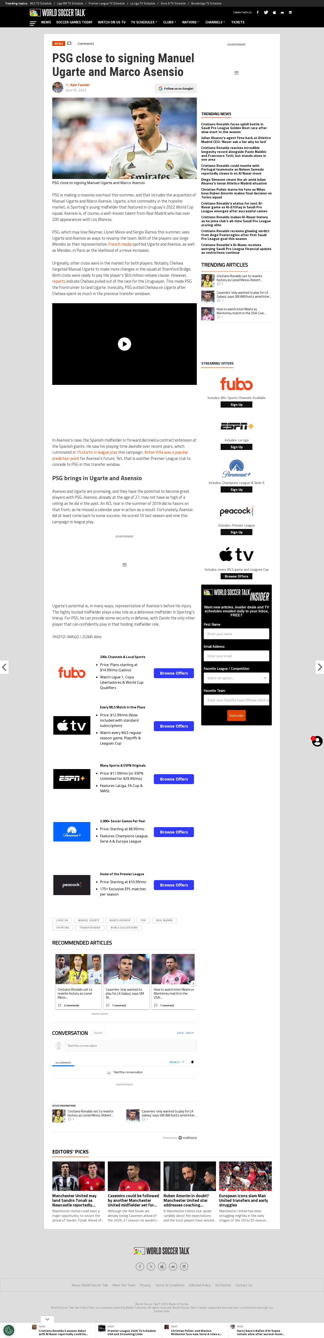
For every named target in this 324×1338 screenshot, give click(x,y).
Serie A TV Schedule (173, 3)
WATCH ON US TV (112, 22)
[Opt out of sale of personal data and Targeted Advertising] (8, 1330)
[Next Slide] (193, 983)
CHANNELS (213, 22)
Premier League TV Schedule (107, 3)
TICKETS (237, 22)
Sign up (190, 1033)
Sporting (62, 927)
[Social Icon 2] (162, 1266)
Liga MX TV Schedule (70, 3)
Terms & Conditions (169, 1285)
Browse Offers (174, 673)
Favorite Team (214, 690)
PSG (143, 920)
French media (120, 244)
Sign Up (237, 404)
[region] (124, 1085)
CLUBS (168, 22)
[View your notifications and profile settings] (192, 1062)
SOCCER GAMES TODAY (74, 22)
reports (58, 281)
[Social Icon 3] (173, 1266)
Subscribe (236, 715)
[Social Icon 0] (140, 1266)
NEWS (46, 22)
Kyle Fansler (80, 84)
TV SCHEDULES (143, 22)
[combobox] (235, 678)
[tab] (63, 1062)
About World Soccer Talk (90, 1285)
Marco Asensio (120, 920)
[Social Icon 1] (151, 1266)
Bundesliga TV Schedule (206, 3)
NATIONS (189, 22)
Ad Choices (223, 1285)
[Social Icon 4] (184, 1266)
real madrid (164, 920)
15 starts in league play (96, 452)
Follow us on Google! (178, 88)
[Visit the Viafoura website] (187, 1138)
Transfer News (90, 927)
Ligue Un (62, 920)
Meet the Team (124, 1285)
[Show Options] (265, 678)
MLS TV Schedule (41, 3)
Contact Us (244, 1285)
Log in (180, 1033)
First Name (212, 624)
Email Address (214, 646)
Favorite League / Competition (226, 668)
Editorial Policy (200, 1285)
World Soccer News (124, 927)
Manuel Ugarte (88, 920)
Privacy (145, 1285)
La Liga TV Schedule (142, 3)
